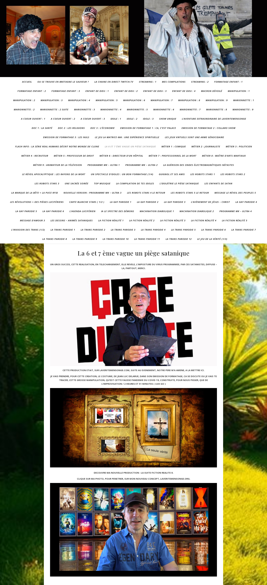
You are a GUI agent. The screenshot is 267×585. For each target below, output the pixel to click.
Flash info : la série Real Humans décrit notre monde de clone (57, 146)
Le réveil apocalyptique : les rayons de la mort (53, 174)
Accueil (27, 81)
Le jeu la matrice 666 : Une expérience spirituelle (127, 137)
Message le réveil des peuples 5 (235, 192)
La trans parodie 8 (54, 238)
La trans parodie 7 (243, 229)
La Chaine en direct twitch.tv (113, 81)
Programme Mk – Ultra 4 (235, 211)
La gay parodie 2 (147, 201)
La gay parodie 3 (174, 201)
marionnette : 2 (24, 109)
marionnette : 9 (243, 109)
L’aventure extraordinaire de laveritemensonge (214, 118)
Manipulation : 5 (107, 100)
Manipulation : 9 (217, 100)
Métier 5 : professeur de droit (74, 155)
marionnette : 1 (243, 100)
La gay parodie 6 (53, 211)
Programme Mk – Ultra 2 (141, 164)
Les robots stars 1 (202, 174)
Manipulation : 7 (162, 100)
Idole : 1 (115, 118)
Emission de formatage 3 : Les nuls (66, 137)
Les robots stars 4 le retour (146, 192)
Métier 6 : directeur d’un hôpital (121, 155)
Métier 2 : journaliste (205, 146)
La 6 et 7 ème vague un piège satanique (130, 146)
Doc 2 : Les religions (71, 127)
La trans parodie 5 (183, 229)
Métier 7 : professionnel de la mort (172, 155)
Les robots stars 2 (232, 174)
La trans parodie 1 (63, 229)
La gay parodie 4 (246, 201)
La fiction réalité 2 (142, 220)
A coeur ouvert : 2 (63, 118)
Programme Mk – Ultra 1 (103, 164)
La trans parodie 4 (153, 229)
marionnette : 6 (163, 109)
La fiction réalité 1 (111, 220)
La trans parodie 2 (93, 229)
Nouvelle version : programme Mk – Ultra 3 (92, 192)
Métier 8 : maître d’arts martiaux (224, 155)
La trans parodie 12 (179, 238)
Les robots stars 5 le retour (190, 192)
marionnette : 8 (216, 109)
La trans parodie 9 (84, 238)
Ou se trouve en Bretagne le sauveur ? (63, 81)
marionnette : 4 (110, 109)
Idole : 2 (132, 118)
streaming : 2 (200, 81)
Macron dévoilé (211, 90)
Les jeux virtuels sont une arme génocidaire (194, 137)
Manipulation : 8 (189, 100)
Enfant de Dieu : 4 (183, 90)
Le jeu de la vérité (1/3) (212, 238)
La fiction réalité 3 (172, 220)
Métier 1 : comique (173, 146)
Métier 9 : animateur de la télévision (57, 164)
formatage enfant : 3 (65, 90)
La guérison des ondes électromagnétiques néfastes (198, 164)
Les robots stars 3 (47, 183)
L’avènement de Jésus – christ (210, 201)
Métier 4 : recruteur (34, 155)
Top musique (102, 183)
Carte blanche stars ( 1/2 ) (86, 201)
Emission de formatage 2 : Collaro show (208, 127)
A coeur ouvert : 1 (33, 118)
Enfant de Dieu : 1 (97, 90)
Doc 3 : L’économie (102, 127)
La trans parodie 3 (123, 229)
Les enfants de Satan (218, 183)
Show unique (167, 118)
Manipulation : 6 (134, 100)
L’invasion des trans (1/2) (28, 229)
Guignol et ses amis (172, 174)
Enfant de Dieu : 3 (155, 90)
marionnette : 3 (84, 109)
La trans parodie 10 (116, 238)
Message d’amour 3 (32, 220)
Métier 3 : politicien (239, 146)
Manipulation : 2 (24, 100)
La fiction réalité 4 (203, 220)
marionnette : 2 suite (54, 109)
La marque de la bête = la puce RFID (34, 192)
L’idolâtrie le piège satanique (179, 183)
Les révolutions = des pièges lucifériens (37, 201)
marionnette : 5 (137, 109)
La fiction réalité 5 (234, 220)
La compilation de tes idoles (135, 183)
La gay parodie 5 (26, 211)
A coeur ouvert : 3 (93, 118)
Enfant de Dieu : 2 (126, 90)
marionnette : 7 (190, 109)
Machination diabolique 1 (157, 211)
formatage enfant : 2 (31, 90)
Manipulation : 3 (52, 100)
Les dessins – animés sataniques (72, 220)
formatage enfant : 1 (228, 81)
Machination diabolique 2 (197, 211)
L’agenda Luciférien (82, 211)
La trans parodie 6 (213, 229)
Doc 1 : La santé (42, 127)
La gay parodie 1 (120, 201)
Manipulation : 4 (79, 100)
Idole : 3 (148, 118)
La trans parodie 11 (147, 238)
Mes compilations (174, 81)
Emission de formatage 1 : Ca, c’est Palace (148, 127)
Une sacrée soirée (76, 183)
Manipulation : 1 (239, 90)
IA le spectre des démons (117, 211)
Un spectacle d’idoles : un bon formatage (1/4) (122, 174)
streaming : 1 (147, 81)
